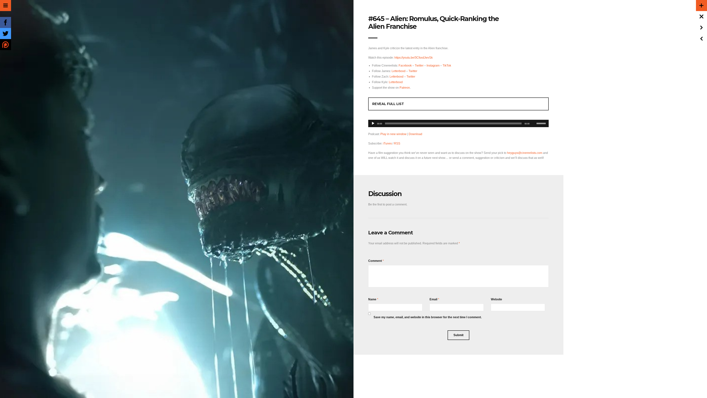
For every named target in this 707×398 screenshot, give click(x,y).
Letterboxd (398, 71)
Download (415, 134)
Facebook (405, 65)
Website (496, 299)
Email (433, 299)
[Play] (373, 123)
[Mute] (533, 118)
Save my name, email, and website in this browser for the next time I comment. (428, 317)
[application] (458, 122)
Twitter (419, 65)
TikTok (447, 65)
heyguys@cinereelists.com (524, 152)
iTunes (387, 143)
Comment (375, 260)
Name (372, 299)
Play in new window (393, 134)
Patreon (405, 87)
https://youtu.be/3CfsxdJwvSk (413, 57)
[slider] (542, 123)
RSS (397, 143)
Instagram (433, 65)
